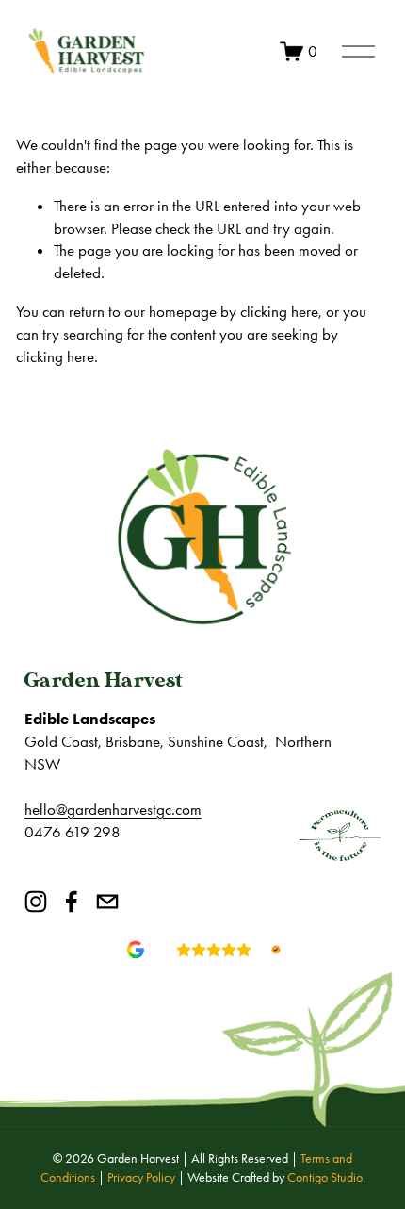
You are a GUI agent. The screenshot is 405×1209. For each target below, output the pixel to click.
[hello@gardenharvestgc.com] (107, 901)
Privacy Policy (141, 1177)
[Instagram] (35, 901)
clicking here (279, 311)
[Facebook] (71, 901)
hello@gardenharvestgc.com (113, 809)
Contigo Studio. (326, 1177)
